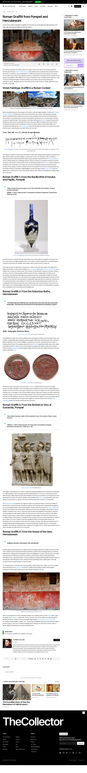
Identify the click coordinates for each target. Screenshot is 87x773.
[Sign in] (83, 6)
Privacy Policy (81, 760)
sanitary (49, 615)
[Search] (69, 6)
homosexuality (33, 269)
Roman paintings (52, 158)
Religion (18, 737)
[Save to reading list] (48, 64)
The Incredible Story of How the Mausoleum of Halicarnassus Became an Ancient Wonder (16, 703)
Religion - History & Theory (77, 54)
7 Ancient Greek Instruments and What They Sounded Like (38, 694)
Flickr (41, 611)
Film (17, 744)
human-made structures (22, 71)
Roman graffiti (25, 126)
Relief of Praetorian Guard (27, 487)
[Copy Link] (45, 659)
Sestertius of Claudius (25, 382)
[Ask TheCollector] (39, 64)
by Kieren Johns (6, 706)
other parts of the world (49, 269)
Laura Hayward (68, 35)
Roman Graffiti (6, 149)
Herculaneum (15, 348)
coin (15, 350)
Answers (18, 739)
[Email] (50, 658)
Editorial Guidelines (35, 746)
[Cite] (56, 64)
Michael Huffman (68, 54)
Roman (44, 120)
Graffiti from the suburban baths (24, 334)
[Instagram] (76, 753)
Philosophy (5, 744)
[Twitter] (40, 658)
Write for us (77, 6)
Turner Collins (11, 65)
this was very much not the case (46, 619)
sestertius (32, 386)
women (47, 162)
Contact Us (33, 751)
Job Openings (34, 749)
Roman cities (48, 168)
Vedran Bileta (67, 109)
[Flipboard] (48, 658)
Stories (17, 742)
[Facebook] (37, 658)
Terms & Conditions (73, 760)
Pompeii (36, 344)
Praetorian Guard (9, 503)
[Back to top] (83, 712)
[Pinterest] (80, 753)
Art (16, 11)
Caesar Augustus (52, 507)
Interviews (5, 749)
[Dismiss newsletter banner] (83, 2)
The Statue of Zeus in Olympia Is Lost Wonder (52, 694)
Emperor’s (18, 567)
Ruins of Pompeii (34, 108)
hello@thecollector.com (65, 749)
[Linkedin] (35, 658)
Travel (4, 746)
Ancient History (10, 11)
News (17, 746)
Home (4, 11)
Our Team (33, 744)
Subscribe (38, 1)
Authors (33, 742)
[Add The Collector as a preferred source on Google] (63, 734)
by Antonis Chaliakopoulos (51, 697)
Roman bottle (16, 255)
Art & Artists (5, 742)
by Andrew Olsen (35, 697)
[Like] (7, 658)
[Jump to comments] (44, 64)
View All (56, 681)
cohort (41, 497)
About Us (33, 737)
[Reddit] (43, 658)
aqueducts (15, 617)
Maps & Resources (20, 749)
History (4, 739)
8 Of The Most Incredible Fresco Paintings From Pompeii (18, 633)
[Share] (52, 64)
